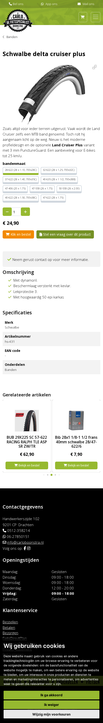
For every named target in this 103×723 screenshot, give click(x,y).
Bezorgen (10, 632)
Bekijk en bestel (29, 465)
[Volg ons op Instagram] (28, 548)
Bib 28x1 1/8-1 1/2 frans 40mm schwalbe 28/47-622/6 (76, 442)
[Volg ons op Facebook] (25, 548)
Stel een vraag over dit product (66, 234)
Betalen (9, 627)
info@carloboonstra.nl (25, 542)
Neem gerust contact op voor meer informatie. (50, 259)
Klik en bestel (20, 234)
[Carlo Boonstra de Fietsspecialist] (18, 14)
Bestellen (10, 622)
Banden (11, 37)
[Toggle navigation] (95, 16)
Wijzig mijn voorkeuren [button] (51, 714)
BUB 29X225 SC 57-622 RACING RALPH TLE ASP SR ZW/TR (27, 442)
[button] (94, 66)
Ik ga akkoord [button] (51, 695)
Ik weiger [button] (51, 705)
